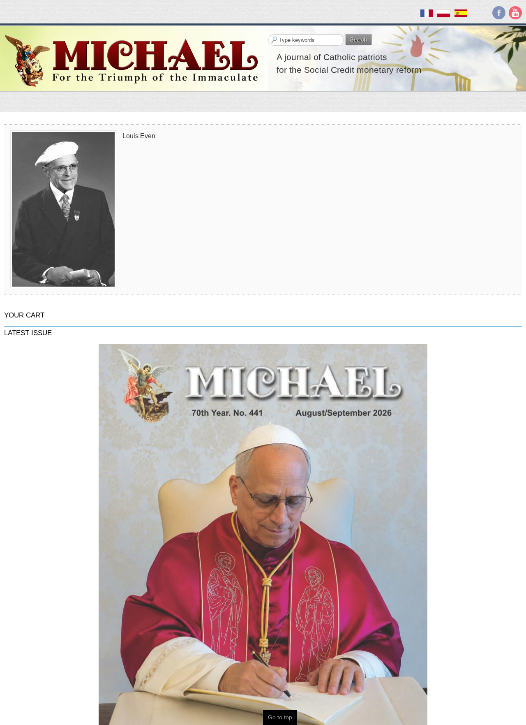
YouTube (515, 12)
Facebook (498, 12)
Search (358, 39)
